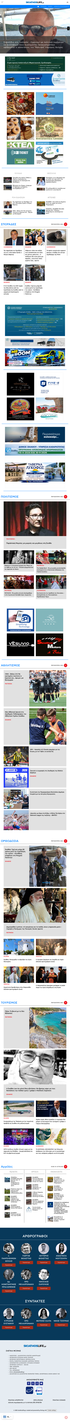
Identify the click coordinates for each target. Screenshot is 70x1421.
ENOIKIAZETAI (56, 1172)
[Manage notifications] (66, 1417)
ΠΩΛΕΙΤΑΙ (13, 1172)
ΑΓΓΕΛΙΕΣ (52, 197)
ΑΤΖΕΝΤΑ (43, 6)
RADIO (50, 6)
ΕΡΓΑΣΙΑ (35, 1172)
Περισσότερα (8, 1265)
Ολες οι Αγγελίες (57, 1166)
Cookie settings (52, 1410)
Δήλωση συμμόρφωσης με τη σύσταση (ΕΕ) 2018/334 (25, 1402)
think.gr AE (43, 1410)
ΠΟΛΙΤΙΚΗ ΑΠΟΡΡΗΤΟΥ (15, 1400)
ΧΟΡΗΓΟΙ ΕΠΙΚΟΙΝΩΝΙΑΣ (61, 6)
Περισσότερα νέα (57, 224)
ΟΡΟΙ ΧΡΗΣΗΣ (38, 1400)
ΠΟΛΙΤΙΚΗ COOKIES (59, 1400)
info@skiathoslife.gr (19, 1372)
